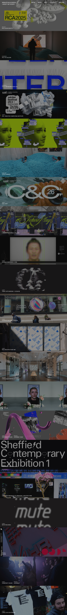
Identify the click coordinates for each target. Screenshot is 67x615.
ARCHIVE (61, 2)
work (33, 2)
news (40, 2)
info (45, 2)
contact (53, 2)
